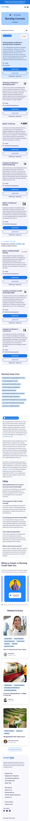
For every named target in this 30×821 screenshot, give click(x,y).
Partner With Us (9, 792)
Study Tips (8, 783)
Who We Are (8, 787)
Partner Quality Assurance (12, 795)
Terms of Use (8, 804)
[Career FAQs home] (5, 7)
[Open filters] (26, 30)
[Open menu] (28, 7)
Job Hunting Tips (10, 780)
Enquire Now (15, 69)
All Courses (17, 15)
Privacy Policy (9, 802)
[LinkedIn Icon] (9, 811)
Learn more (19, 73)
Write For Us (8, 790)
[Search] (25, 7)
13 (27, 605)
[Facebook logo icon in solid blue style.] (4, 811)
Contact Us (8, 797)
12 (25, 605)
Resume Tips (8, 773)
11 (23, 605)
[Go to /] (10, 15)
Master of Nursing (9, 469)
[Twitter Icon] (7, 811)
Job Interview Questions (12, 778)
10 (21, 605)
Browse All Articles (15, 749)
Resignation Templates (12, 776)
